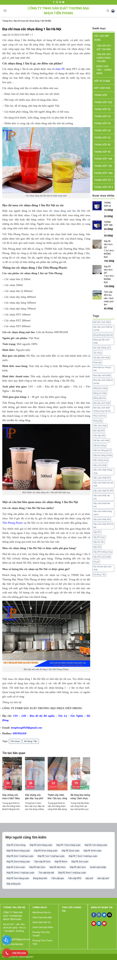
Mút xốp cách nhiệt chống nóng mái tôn (102, 409)
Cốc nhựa (15, 741)
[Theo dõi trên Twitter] (104, 914)
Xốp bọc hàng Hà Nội (102, 455)
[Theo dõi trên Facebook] (54, 2)
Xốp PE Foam (99, 537)
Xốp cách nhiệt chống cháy (102, 471)
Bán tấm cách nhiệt (101, 322)
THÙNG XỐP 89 (102, 151)
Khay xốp (97, 362)
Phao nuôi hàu (99, 416)
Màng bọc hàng (100, 388)
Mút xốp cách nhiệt (101, 403)
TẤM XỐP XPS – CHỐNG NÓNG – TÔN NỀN (104, 58)
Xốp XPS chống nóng (102, 552)
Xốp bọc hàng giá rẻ (102, 450)
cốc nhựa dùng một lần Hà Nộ (67, 210)
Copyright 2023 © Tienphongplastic (18, 957)
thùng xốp (97, 421)
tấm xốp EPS (98, 431)
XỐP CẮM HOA (102, 88)
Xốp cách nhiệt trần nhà (101, 505)
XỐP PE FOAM (102, 81)
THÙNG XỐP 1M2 (103, 173)
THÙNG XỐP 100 (103, 165)
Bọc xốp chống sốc (101, 348)
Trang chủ (7, 21)
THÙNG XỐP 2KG (103, 102)
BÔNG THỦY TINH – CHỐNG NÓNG (104, 70)
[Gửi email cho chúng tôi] (60, 2)
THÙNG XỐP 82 (102, 144)
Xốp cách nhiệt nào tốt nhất (103, 484)
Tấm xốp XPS (99, 435)
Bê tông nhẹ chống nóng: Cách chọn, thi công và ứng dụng (80, 797)
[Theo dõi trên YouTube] (104, 923)
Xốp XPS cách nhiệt (101, 557)
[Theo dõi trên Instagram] (57, 2)
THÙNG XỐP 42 (102, 137)
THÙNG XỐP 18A (103, 158)
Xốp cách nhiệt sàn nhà (101, 497)
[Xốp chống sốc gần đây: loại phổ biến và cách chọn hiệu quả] (35, 773)
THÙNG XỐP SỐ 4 (103, 187)
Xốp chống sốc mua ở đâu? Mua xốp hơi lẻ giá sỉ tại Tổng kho (11, 797)
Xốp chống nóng (100, 460)
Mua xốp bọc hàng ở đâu (102, 368)
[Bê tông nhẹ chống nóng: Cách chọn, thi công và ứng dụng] (80, 773)
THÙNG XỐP (100, 95)
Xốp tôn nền (98, 542)
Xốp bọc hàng (99, 445)
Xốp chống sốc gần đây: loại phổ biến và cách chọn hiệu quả (34, 797)
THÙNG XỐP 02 (102, 109)
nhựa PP (59, 68)
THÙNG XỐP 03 (102, 116)
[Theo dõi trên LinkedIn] (98, 923)
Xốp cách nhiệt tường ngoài (102, 512)
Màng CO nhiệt (99, 393)
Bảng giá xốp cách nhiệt (101, 341)
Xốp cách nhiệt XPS (101, 519)
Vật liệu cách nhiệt (101, 440)
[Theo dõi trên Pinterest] (63, 2)
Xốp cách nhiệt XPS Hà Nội (103, 525)
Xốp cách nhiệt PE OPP (103, 491)
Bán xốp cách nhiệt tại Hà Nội (102, 328)
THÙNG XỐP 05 (102, 123)
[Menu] (5, 10)
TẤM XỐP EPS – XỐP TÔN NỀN (104, 47)
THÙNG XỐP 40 (102, 130)
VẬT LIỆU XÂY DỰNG (101, 37)
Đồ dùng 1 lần (30, 741)
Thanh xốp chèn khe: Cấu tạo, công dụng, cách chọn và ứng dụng (57, 797)
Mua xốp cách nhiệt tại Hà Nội (103, 381)
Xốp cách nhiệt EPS (101, 478)
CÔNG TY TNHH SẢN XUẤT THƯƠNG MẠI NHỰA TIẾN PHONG (58, 10)
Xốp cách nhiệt (99, 465)
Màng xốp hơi (99, 398)
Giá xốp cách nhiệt (101, 357)
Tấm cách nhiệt (100, 425)
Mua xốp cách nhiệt (101, 375)
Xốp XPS (97, 547)
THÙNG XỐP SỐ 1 (103, 180)
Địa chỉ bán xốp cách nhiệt (102, 568)
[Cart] (113, 10)
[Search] (108, 11)
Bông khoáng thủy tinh (103, 335)
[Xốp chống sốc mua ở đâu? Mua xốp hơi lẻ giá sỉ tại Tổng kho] (12, 773)
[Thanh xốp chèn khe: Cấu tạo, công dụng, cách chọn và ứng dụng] (57, 773)
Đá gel (96, 562)
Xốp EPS (97, 532)
